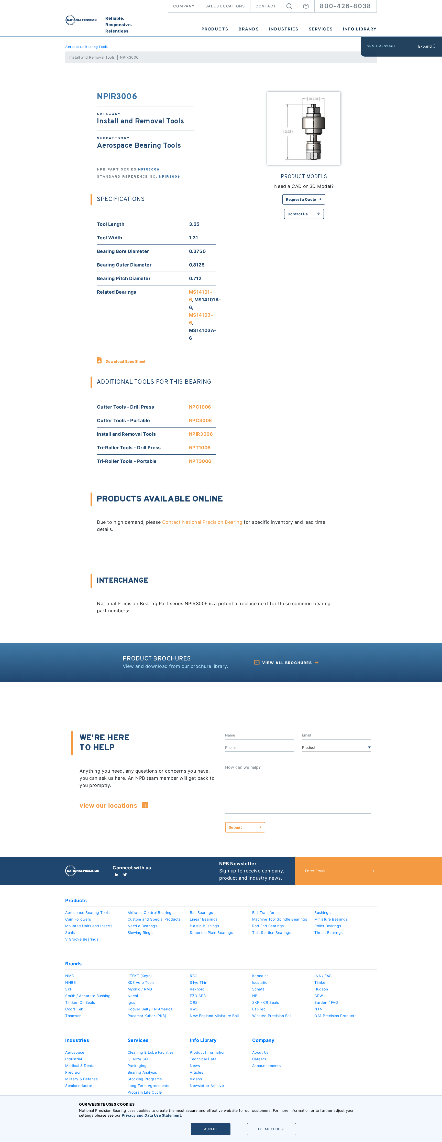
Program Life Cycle (145, 1092)
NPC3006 (200, 420)
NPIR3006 (201, 434)
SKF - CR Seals (265, 1002)
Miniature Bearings (331, 919)
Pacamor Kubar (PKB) (147, 1015)
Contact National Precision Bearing (202, 522)
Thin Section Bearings (271, 932)
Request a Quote (301, 199)
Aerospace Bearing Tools (86, 47)
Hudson (321, 989)
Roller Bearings (327, 926)
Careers (259, 1059)
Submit (235, 827)
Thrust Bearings (328, 932)
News (195, 1065)
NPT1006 (200, 447)
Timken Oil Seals (80, 1002)
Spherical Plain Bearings (211, 932)
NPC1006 (200, 407)
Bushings (322, 912)
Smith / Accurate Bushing (87, 996)
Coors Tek (74, 1009)
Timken (320, 982)
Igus (131, 1002)
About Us (260, 1052)
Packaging (137, 1065)
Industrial (73, 1059)
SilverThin (198, 982)
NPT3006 (200, 461)
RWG (194, 1009)
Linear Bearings (204, 919)
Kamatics (260, 976)
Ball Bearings (201, 912)
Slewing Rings (140, 932)
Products (215, 28)
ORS (194, 1002)
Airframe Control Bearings (151, 912)
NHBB (70, 982)
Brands (249, 28)
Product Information (208, 1052)
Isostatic (260, 982)
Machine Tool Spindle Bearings (279, 919)
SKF (68, 989)
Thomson (73, 1015)
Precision (73, 1072)
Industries (284, 28)
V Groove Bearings (81, 939)
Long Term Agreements (148, 1085)
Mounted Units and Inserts (89, 926)
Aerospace (74, 1052)
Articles (196, 1072)
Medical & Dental (80, 1065)
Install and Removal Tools (92, 57)
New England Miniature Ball (214, 1015)
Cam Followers (78, 919)
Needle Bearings (142, 926)
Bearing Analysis (142, 1072)
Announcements (266, 1065)
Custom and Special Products (154, 919)
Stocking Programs (145, 1079)
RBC (193, 976)
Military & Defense (81, 1079)
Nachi (133, 996)
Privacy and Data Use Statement (151, 1115)
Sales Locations (225, 6)
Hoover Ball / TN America (150, 1009)
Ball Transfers (264, 912)
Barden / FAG (326, 1002)
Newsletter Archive (207, 1085)
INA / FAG (323, 976)
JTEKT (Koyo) (140, 976)
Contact (266, 6)
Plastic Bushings (204, 926)
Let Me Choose (271, 1129)
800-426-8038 (345, 6)
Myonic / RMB (140, 989)
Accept (210, 1129)
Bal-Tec (259, 1009)
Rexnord (197, 989)
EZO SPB (198, 996)
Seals (70, 932)
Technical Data (203, 1059)
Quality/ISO (138, 1059)
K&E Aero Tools (141, 982)
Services (321, 28)
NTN (318, 1009)
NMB (69, 976)
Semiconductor (78, 1085)
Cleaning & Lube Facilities (151, 1052)
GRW (318, 996)
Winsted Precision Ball (272, 1015)
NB (255, 996)
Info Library (360, 28)
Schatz (258, 989)
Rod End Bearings (268, 926)
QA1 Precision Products (335, 1015)
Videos (196, 1079)
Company (184, 6)
